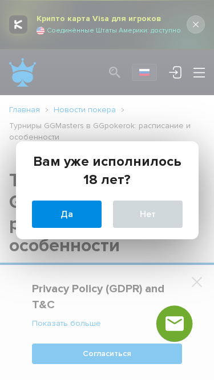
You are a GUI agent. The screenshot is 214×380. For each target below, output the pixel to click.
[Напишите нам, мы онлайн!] (174, 323)
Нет (148, 214)
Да (66, 214)
